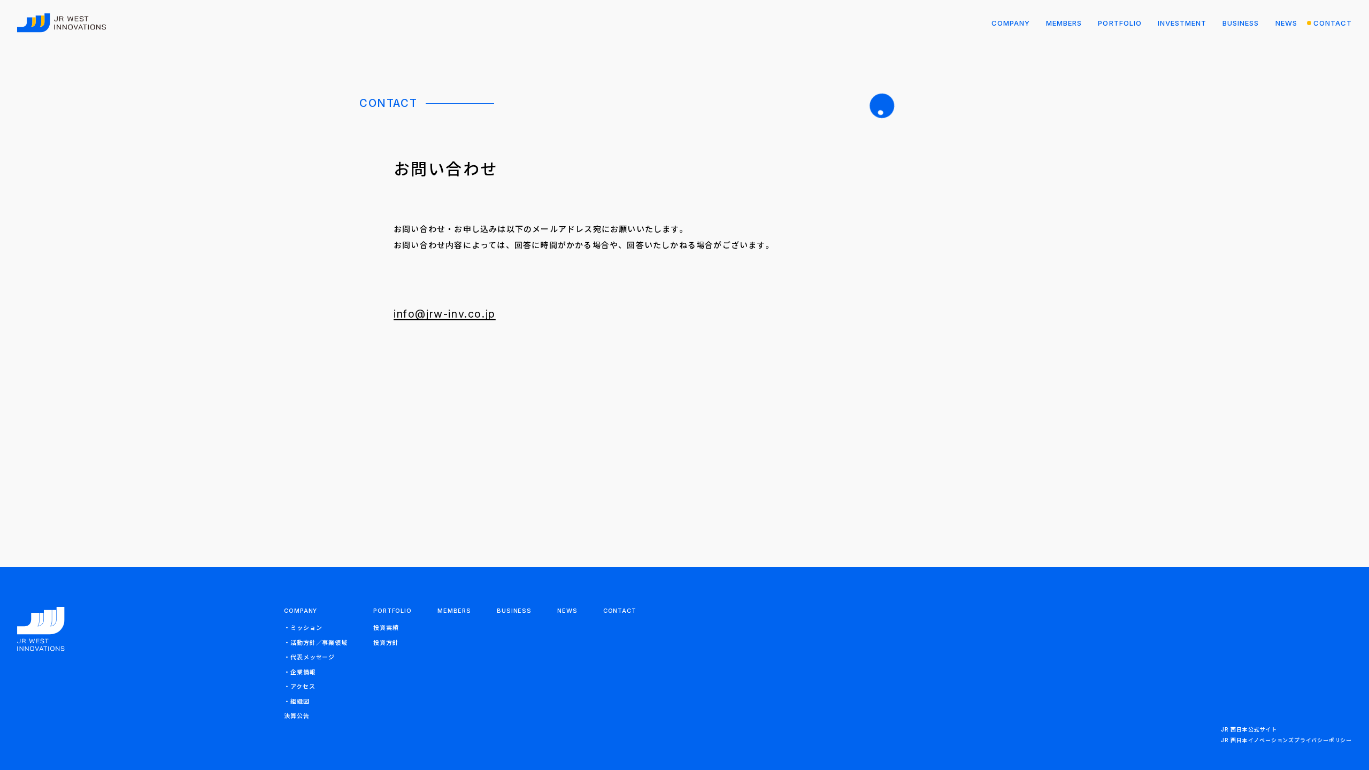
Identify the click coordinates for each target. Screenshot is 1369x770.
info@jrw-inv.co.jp (445, 313)
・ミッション (303, 628)
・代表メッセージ (309, 657)
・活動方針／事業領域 (316, 642)
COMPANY (1010, 23)
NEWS (1286, 23)
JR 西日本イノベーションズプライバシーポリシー (1286, 740)
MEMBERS (1064, 23)
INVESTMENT (1182, 23)
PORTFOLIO (1119, 23)
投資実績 (386, 628)
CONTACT (1332, 23)
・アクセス (299, 686)
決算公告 (297, 716)
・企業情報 (300, 672)
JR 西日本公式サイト (1249, 729)
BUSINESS (1240, 23)
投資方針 (386, 642)
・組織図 (297, 701)
